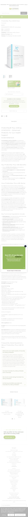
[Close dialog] (25, 246)
